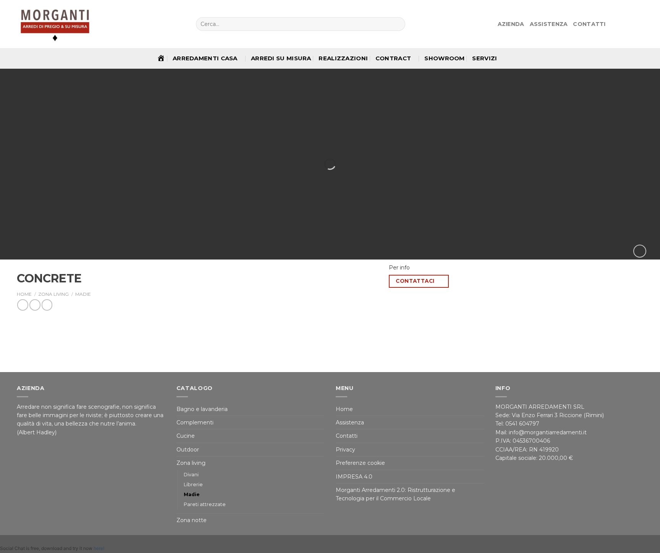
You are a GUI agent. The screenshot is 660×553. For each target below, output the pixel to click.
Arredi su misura (281, 58)
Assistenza (549, 24)
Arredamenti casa (205, 58)
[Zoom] (639, 251)
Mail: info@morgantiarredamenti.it (541, 432)
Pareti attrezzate (205, 504)
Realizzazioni (343, 58)
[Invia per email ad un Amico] (47, 304)
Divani (191, 474)
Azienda (511, 24)
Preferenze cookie (360, 462)
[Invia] (398, 24)
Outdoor (187, 449)
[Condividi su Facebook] (22, 304)
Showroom (444, 58)
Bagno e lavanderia (202, 409)
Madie (83, 294)
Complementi (195, 422)
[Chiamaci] (638, 24)
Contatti (589, 24)
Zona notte (191, 520)
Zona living (53, 294)
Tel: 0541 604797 (518, 423)
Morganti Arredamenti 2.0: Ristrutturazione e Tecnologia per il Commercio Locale (395, 494)
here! (99, 548)
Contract (393, 58)
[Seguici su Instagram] (621, 24)
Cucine (185, 435)
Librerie (193, 484)
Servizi (484, 58)
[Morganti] (55, 24)
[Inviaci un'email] (630, 24)
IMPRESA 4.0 (354, 476)
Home (24, 294)
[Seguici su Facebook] (612, 24)
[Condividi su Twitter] (34, 304)
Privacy (345, 449)
